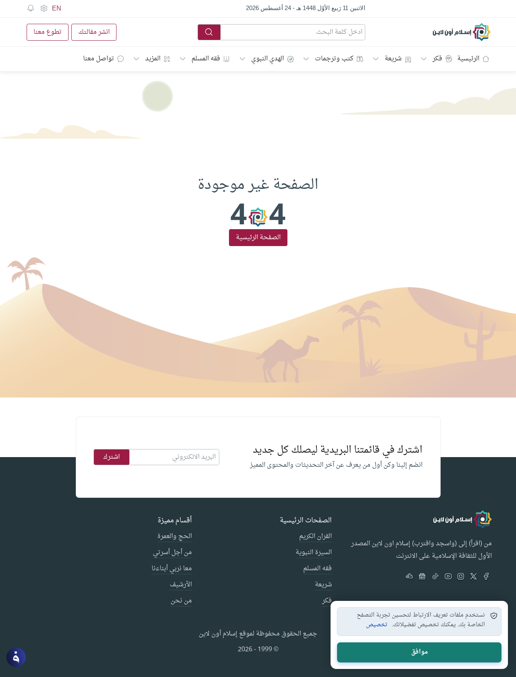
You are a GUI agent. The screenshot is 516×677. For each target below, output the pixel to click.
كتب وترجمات (334, 59)
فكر (437, 59)
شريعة (393, 59)
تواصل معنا (98, 59)
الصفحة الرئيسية (258, 238)
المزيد (152, 59)
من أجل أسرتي (172, 553)
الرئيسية (468, 59)
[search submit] (209, 32)
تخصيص (376, 625)
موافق (419, 652)
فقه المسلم (205, 59)
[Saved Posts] (30, 8)
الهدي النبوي (267, 59)
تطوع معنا (47, 32)
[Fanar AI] (16, 657)
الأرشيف (181, 585)
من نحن (181, 601)
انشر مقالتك (94, 32)
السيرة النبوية (313, 553)
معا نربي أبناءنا (172, 569)
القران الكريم (315, 537)
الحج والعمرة (174, 537)
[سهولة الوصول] (43, 8)
